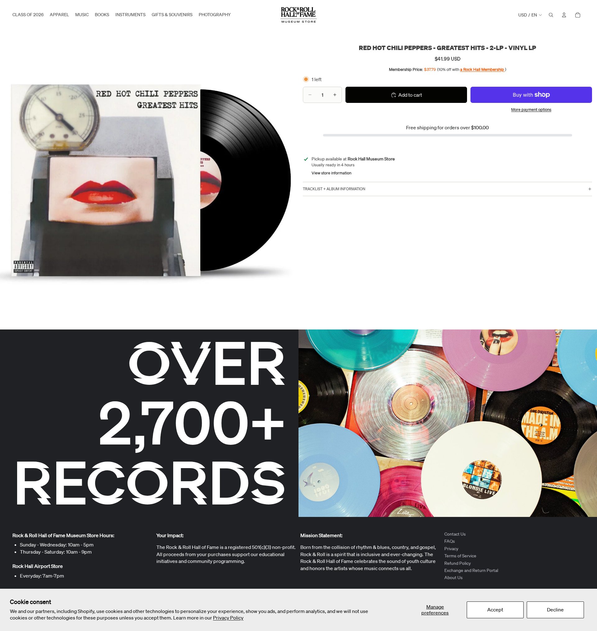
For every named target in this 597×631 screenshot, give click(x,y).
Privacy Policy (228, 618)
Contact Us (455, 534)
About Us (453, 577)
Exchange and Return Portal (471, 570)
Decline (555, 609)
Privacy (451, 548)
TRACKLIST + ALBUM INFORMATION (334, 188)
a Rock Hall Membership (482, 69)
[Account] (564, 15)
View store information (331, 173)
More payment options (531, 109)
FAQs (449, 541)
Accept (495, 609)
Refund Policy (457, 563)
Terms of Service (460, 556)
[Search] (551, 15)
